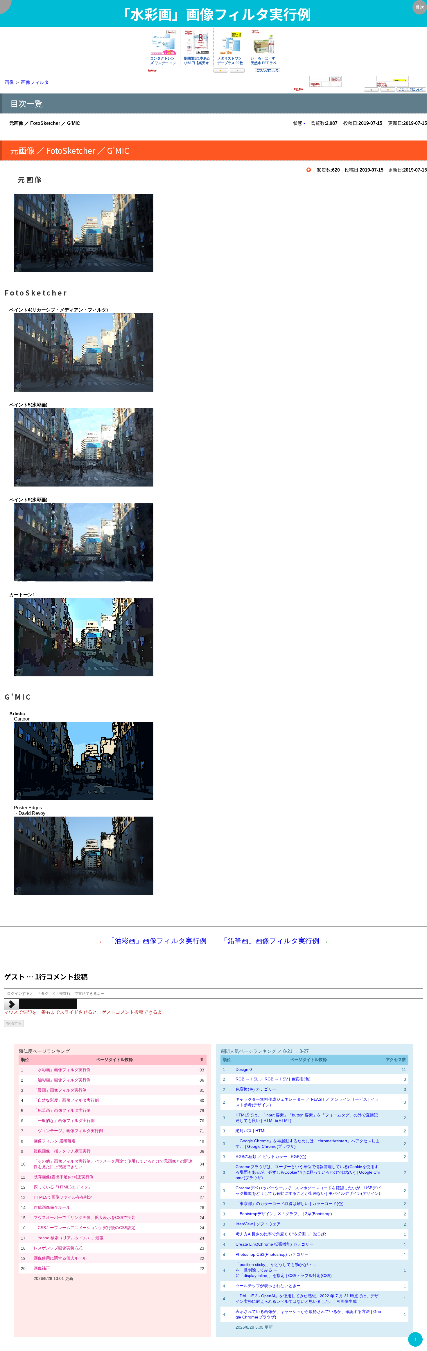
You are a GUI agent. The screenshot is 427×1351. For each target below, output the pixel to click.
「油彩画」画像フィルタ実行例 (157, 941)
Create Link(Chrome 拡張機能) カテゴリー (274, 1244)
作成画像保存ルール (52, 1207)
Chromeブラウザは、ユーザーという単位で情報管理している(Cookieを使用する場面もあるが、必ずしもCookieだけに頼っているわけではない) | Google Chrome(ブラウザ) (308, 1172)
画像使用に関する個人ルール (60, 1258)
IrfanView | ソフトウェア (258, 1224)
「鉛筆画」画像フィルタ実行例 (269, 941)
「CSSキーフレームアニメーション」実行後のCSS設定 (84, 1227)
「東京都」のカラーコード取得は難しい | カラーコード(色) (290, 1203)
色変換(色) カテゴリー (256, 1089)
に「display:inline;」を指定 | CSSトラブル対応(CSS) (284, 1275)
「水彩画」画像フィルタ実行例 (62, 1069)
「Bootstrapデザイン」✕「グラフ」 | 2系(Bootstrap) (284, 1213)
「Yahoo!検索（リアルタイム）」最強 (68, 1237)
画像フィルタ (35, 82)
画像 (9, 82)
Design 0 (244, 1069)
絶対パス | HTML (251, 1130)
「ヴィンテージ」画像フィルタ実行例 (68, 1130)
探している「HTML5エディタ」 (63, 1187)
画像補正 (42, 1268)
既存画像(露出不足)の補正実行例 (64, 1177)
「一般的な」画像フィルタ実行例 (64, 1120)
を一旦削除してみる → (256, 1270)
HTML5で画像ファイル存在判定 (63, 1197)
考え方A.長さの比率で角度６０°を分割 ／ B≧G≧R (281, 1234)
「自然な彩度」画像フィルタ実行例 (66, 1100)
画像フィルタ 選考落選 (55, 1141)
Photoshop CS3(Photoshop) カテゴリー (272, 1254)
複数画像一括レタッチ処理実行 (62, 1151)
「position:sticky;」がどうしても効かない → (276, 1264)
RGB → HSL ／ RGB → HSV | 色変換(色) (273, 1079)
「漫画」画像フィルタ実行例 (60, 1090)
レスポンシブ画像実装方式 (58, 1248)
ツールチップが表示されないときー (268, 1285)
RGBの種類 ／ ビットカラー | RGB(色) (271, 1156)
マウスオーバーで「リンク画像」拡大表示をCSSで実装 (84, 1217)
